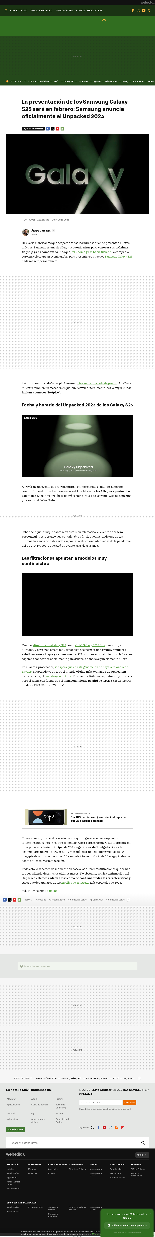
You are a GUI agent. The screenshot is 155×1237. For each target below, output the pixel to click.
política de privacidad (120, 1108)
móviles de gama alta (75, 882)
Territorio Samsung (61, 1106)
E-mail (62, 128)
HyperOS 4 (83, 81)
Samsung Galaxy (78, 899)
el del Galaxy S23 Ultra (90, 645)
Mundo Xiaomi (13, 1188)
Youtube (143, 10)
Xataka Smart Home (13, 1182)
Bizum (33, 81)
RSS (116, 1126)
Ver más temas (15, 1129)
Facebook (48, 128)
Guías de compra (39, 1104)
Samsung (53, 890)
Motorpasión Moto (96, 1174)
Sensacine (53, 1169)
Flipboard (133, 10)
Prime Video (138, 81)
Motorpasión (96, 1169)
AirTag (125, 81)
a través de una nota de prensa (97, 383)
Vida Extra (32, 1173)
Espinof (51, 1173)
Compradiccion (117, 1177)
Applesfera (12, 1177)
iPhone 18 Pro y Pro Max (97, 1078)
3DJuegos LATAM (35, 1207)
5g (32, 1113)
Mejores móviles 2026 (46, 1078)
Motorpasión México (96, 1208)
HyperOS (97, 81)
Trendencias (116, 1169)
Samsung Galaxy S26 (71, 1078)
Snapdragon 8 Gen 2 (58, 676)
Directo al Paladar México (77, 1208)
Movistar (11, 1098)
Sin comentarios (34, 128)
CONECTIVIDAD (18, 10)
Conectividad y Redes (63, 1121)
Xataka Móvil (13, 1173)
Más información (100, 1233)
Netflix (56, 81)
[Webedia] (148, 2)
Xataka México (14, 1207)
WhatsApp (12, 1119)
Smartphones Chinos (38, 1121)
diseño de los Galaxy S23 (49, 645)
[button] (43, 230)
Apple (34, 1098)
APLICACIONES (64, 10)
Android (11, 1113)
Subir (140, 1154)
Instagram (138, 10)
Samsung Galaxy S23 (119, 256)
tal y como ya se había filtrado (91, 252)
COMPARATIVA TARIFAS (89, 10)
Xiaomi (59, 1098)
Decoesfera (115, 1173)
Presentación (58, 899)
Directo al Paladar (77, 1169)
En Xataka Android (82, 813)
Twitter (149, 10)
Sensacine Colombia (53, 1215)
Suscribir (129, 1102)
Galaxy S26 (69, 81)
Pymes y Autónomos (136, 1174)
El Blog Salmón (138, 1169)
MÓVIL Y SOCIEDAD (41, 10)
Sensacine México (53, 1208)
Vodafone (44, 81)
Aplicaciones (13, 1104)
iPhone (59, 1113)
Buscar (143, 1142)
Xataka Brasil (13, 1211)
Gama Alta (98, 899)
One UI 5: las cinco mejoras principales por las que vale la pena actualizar (98, 818)
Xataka (10, 1169)
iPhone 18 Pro (111, 81)
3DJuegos (32, 1169)
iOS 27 (116, 1078)
